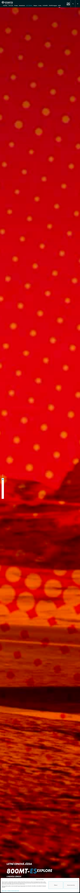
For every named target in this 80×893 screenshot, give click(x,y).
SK (77, 3)
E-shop (39, 5)
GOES (59, 5)
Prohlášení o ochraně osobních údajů (13, 890)
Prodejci (16, 5)
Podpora (35, 5)
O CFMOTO (45, 5)
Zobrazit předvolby (71, 885)
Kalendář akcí (22, 5)
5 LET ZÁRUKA (29, 5)
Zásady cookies (4, 890)
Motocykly (10, 5)
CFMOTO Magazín (53, 5)
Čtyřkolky (5, 5)
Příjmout (55, 885)
